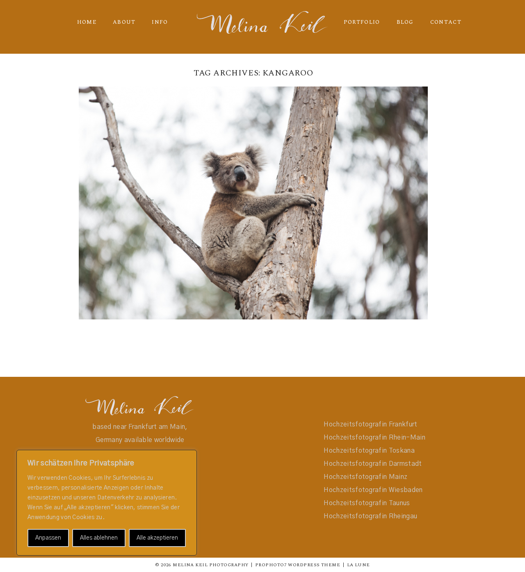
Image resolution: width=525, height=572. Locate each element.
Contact (445, 22)
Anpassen (48, 538)
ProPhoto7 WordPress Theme (297, 564)
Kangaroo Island (251, 191)
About (124, 22)
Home (86, 22)
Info (160, 22)
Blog (405, 22)
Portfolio (362, 22)
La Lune (358, 564)
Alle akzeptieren (157, 538)
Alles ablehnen (99, 538)
